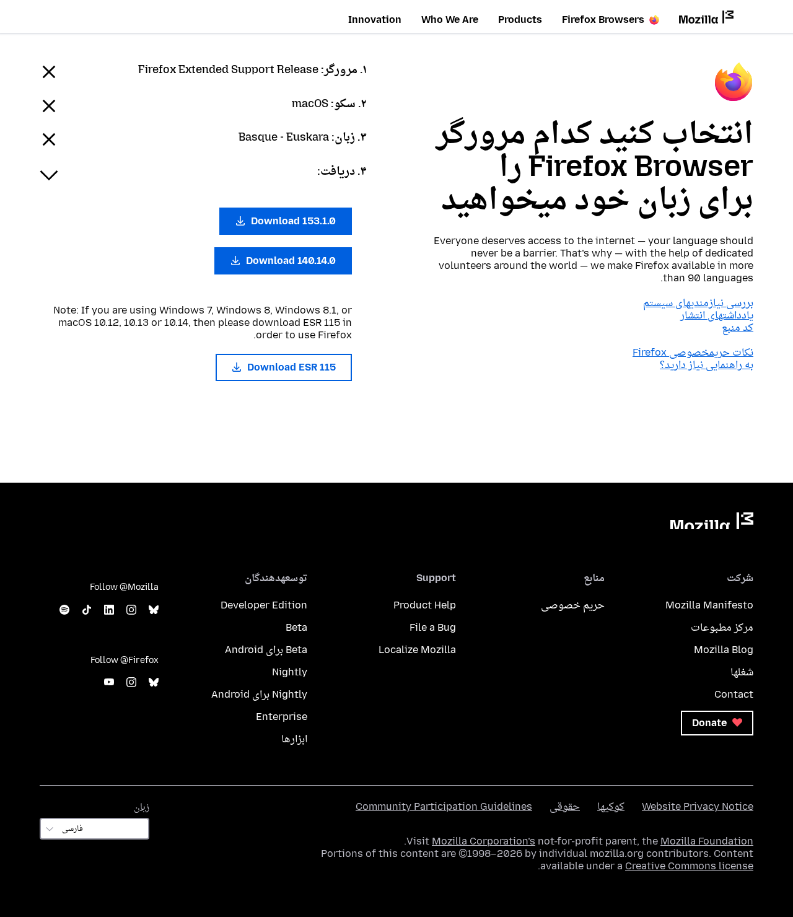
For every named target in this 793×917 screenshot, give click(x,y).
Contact (733, 694)
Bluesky (154, 610)
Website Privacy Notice (697, 806)
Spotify (64, 610)
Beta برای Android (266, 650)
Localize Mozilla (417, 650)
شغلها (741, 672)
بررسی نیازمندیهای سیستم (698, 303)
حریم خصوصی (573, 605)
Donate (710, 723)
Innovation (374, 19)
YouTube (109, 682)
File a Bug (433, 627)
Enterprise (281, 716)
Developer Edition (264, 605)
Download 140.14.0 (289, 260)
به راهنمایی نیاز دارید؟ (706, 365)
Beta (296, 627)
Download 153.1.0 (292, 221)
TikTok (87, 610)
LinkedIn (109, 610)
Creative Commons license (689, 866)
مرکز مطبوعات (722, 627)
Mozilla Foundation (706, 841)
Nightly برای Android (259, 694)
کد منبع (737, 327)
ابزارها (294, 739)
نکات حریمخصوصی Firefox (693, 352)
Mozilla (711, 520)
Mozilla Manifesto (709, 605)
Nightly (289, 672)
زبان (141, 807)
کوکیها (610, 806)
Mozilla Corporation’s (483, 841)
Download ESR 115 (290, 367)
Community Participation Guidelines (444, 806)
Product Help (424, 605)
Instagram (131, 610)
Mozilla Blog (723, 650)
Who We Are (449, 19)
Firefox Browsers (603, 19)
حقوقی (565, 806)
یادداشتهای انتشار (716, 315)
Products (520, 19)
